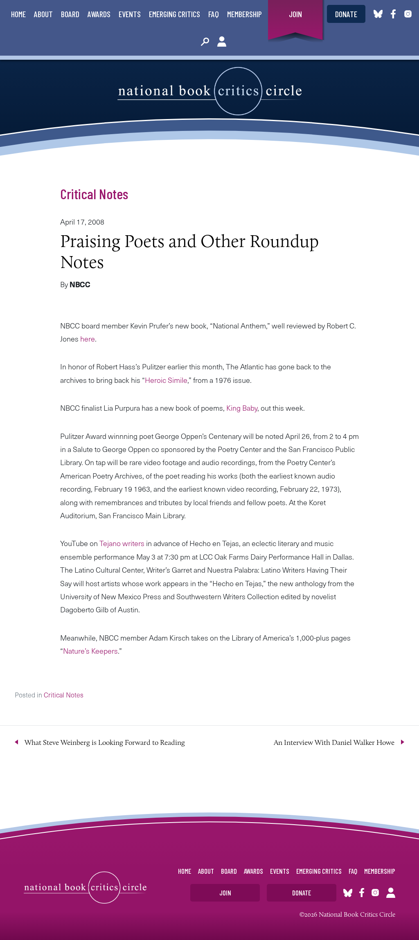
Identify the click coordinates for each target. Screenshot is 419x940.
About (43, 14)
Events (130, 14)
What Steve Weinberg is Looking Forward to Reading (105, 742)
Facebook (395, 14)
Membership (244, 14)
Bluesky (378, 14)
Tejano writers (122, 543)
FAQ (213, 14)
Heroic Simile (166, 379)
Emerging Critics (174, 14)
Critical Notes (94, 193)
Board (70, 14)
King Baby (241, 407)
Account (221, 42)
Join (295, 14)
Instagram (408, 14)
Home (18, 14)
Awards (99, 14)
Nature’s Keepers (90, 650)
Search (205, 42)
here (87, 338)
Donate (346, 14)
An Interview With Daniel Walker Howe (334, 742)
